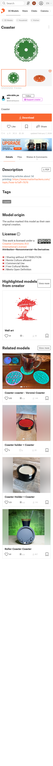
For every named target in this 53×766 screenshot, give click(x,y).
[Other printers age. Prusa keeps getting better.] (26, 144)
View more (44, 283)
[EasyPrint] (28, 3)
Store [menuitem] (25, 11)
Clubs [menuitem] (34, 11)
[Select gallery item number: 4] (29, 386)
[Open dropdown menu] (49, 27)
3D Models (8, 20)
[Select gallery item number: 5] (31, 386)
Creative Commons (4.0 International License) (25, 246)
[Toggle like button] (6, 336)
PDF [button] (47, 169)
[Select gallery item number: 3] (26, 386)
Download (28, 117)
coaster (6, 201)
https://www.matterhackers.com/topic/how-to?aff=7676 (26, 181)
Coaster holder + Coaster (19, 444)
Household (23, 20)
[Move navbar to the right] (50, 10)
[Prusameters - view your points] (34, 3)
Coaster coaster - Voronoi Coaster (25, 392)
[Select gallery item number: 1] (21, 386)
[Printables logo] (3, 10)
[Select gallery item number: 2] (24, 386)
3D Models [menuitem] (13, 11)
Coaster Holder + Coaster (20, 496)
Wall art (9, 330)
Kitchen (36, 20)
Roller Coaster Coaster (18, 548)
